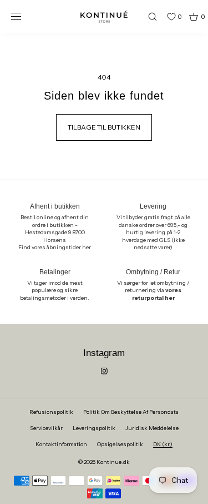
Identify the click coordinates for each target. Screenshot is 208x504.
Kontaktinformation (61, 444)
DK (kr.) (163, 444)
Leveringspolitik (94, 428)
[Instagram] (104, 371)
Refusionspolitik (51, 412)
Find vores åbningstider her (54, 247)
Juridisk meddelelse (152, 428)
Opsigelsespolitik (120, 444)
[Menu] (24, 16)
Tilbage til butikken (104, 127)
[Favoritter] (163, 17)
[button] (147, 16)
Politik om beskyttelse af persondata (131, 412)
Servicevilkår (46, 428)
